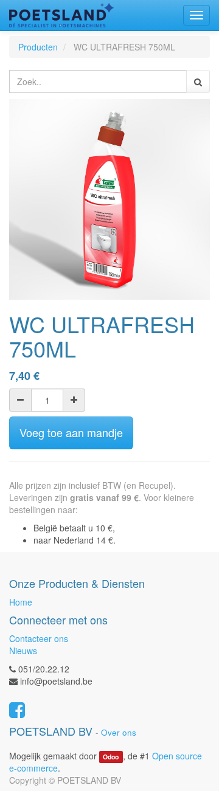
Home (20, 602)
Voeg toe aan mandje (71, 432)
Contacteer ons (38, 638)
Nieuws (23, 650)
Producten (38, 47)
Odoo (111, 756)
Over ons (118, 732)
